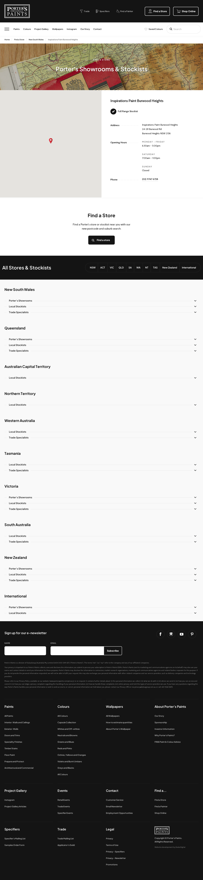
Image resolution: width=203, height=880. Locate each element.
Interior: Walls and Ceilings (17, 722)
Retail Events (64, 800)
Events (63, 791)
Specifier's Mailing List (15, 838)
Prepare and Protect (14, 761)
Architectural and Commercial (18, 768)
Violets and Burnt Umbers (70, 761)
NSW (93, 267)
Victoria (11, 486)
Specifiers (12, 829)
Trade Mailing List (66, 838)
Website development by (170, 847)
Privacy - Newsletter (116, 858)
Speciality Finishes (13, 742)
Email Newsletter (114, 806)
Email (53, 643)
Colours (27, 29)
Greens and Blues (66, 742)
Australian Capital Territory (27, 366)
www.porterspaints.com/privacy (62, 681)
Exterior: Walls (11, 729)
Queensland (14, 328)
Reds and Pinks (65, 748)
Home (7, 39)
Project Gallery (41, 29)
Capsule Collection (67, 722)
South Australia (17, 524)
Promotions (112, 864)
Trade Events (64, 806)
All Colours (63, 716)
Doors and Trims (12, 735)
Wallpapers (57, 29)
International (189, 267)
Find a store (103, 240)
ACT (102, 267)
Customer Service (114, 800)
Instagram (72, 29)
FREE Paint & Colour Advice (168, 742)
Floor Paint (9, 755)
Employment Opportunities (119, 813)
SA (130, 267)
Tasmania (12, 453)
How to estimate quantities (119, 722)
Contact (97, 29)
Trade (62, 829)
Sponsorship (161, 722)
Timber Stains (11, 748)
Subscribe (113, 650)
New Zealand (169, 267)
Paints (17, 29)
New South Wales (36, 39)
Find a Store (19, 39)
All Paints (8, 716)
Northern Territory (20, 393)
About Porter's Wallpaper (118, 729)
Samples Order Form (14, 845)
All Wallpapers (112, 716)
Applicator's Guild (66, 845)
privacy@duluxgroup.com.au (145, 687)
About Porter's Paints (170, 707)
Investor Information (164, 729)
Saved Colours (156, 29)
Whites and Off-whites (69, 729)
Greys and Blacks (66, 768)
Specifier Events (65, 813)
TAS (155, 267)
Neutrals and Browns (67, 735)
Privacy (109, 838)
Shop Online (160, 813)
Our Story (85, 29)
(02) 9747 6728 (150, 179)
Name (7, 643)
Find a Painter (161, 806)
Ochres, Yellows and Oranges (72, 755)
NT (146, 267)
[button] (50, 141)
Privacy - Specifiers (115, 851)
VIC (112, 267)
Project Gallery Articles (15, 806)
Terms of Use (112, 845)
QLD (121, 267)
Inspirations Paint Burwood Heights (63, 39)
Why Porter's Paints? (165, 735)
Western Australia (19, 420)
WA (138, 267)
